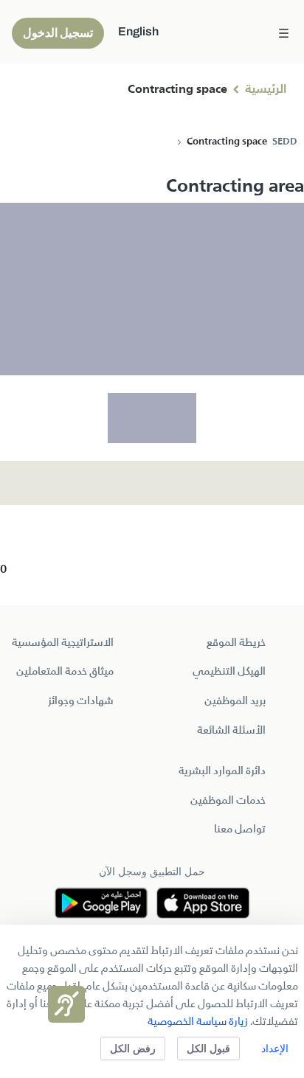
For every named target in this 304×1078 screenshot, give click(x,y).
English (138, 31)
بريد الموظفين (235, 701)
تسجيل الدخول (58, 33)
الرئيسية (265, 90)
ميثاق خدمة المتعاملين (65, 672)
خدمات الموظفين (228, 801)
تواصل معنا (240, 829)
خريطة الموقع (236, 643)
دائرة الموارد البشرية (222, 771)
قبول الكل (208, 1048)
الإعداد (275, 1048)
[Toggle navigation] (283, 31)
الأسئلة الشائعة (231, 731)
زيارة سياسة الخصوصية (198, 1022)
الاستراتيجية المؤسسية (63, 643)
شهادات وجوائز (81, 701)
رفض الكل (133, 1048)
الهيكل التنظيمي (229, 672)
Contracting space (177, 90)
